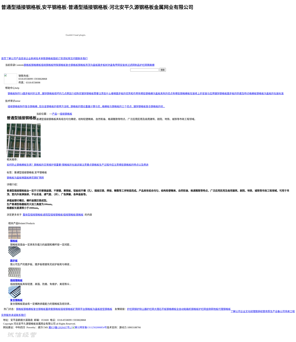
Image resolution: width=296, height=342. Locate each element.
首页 (3, 58)
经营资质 (265, 311)
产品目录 (21, 58)
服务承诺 (11, 315)
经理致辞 (255, 311)
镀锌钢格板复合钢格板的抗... (149, 106)
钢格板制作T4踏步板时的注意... (25, 93)
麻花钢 (32, 177)
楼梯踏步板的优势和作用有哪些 (128, 93)
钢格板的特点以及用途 (136, 164)
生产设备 (275, 311)
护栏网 (143, 65)
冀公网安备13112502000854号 (91, 327)
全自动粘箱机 (183, 309)
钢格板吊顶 (84, 65)
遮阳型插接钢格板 (53, 214)
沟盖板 (94, 65)
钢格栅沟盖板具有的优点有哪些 (163, 93)
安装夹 (123, 65)
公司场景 (285, 311)
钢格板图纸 (52, 58)
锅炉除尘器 (140, 309)
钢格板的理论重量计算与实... (86, 106)
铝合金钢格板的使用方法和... (55, 106)
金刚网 (209, 309)
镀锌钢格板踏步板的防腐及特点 (232, 93)
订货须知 (63, 58)
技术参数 (41, 58)
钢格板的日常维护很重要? (48, 164)
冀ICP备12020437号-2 (60, 327)
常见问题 (73, 58)
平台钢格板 (86, 309)
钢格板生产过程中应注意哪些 (108, 164)
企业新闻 (31, 58)
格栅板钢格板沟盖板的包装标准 (266, 93)
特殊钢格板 (59, 65)
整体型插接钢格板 (33, 214)
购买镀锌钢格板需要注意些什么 (93, 93)
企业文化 (245, 311)
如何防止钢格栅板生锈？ (20, 164)
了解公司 (11, 58)
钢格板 (27, 65)
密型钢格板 (106, 309)
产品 (54, 114)
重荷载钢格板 (53, 309)
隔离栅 (150, 65)
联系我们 (83, 58)
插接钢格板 (47, 65)
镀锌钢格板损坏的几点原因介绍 (59, 93)
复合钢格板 (72, 65)
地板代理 (218, 309)
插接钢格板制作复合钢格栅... (23, 106)
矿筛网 (40, 177)
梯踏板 (25, 177)
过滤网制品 (133, 65)
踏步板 (101, 65)
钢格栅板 (36, 65)
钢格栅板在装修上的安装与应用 (197, 93)
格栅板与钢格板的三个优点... (118, 106)
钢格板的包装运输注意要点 (77, 164)
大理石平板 (160, 309)
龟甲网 (116, 65)
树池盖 (109, 65)
